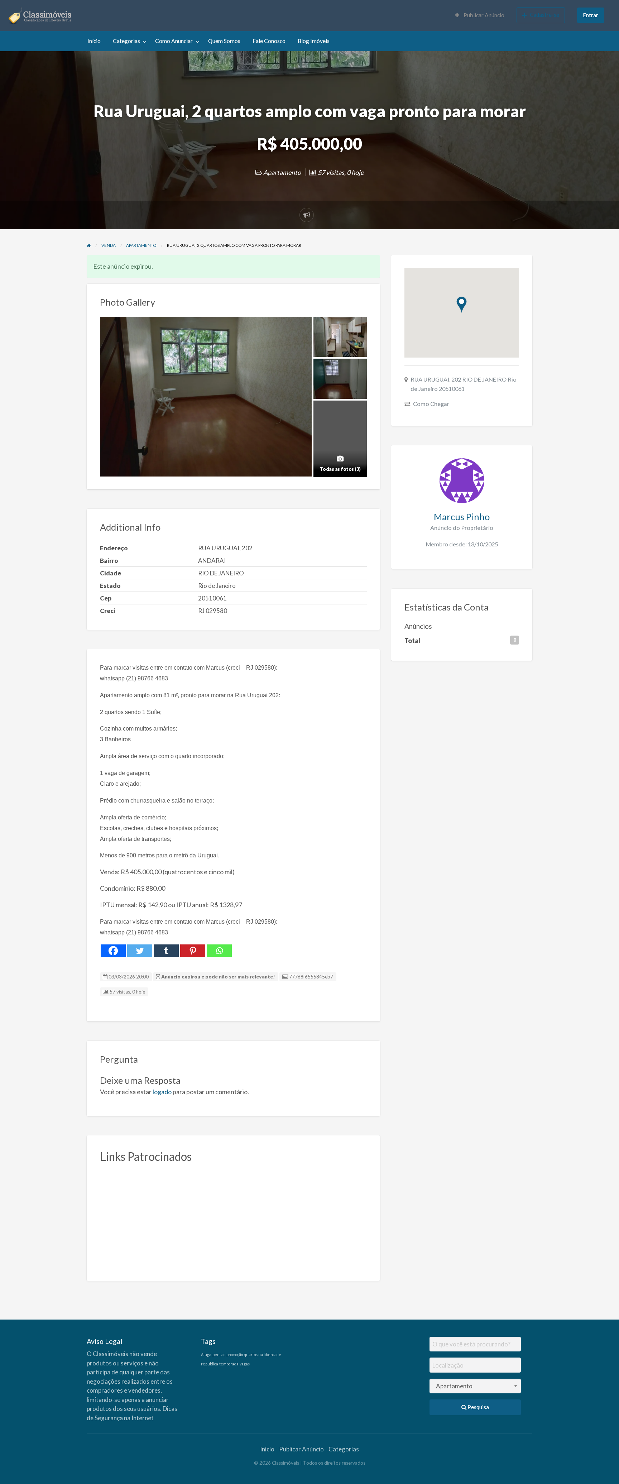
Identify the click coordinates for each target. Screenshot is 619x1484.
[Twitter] (139, 950)
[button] (461, 305)
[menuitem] (479, 15)
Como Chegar (431, 403)
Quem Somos (224, 41)
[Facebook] (113, 950)
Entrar (590, 15)
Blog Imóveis (314, 41)
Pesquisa (477, 1407)
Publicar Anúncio (483, 15)
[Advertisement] (233, 1218)
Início (94, 41)
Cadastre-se (544, 14)
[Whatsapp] (219, 950)
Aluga (206, 1354)
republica (209, 1363)
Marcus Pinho (462, 516)
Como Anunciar (174, 41)
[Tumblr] (166, 950)
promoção (234, 1354)
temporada (229, 1363)
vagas (245, 1363)
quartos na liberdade (262, 1354)
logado (162, 1092)
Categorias (126, 41)
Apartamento (282, 172)
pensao (218, 1354)
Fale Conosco (269, 41)
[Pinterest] (192, 950)
